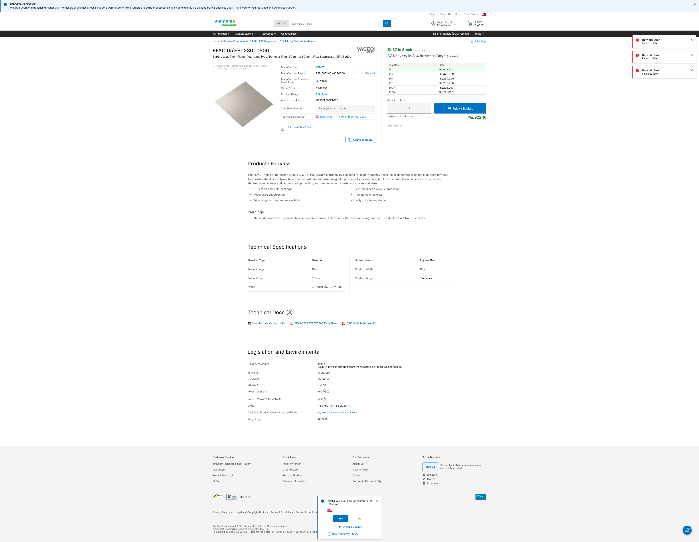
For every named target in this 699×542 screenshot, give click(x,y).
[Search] (387, 23)
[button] (221, 34)
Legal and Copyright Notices (252, 512)
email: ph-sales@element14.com (232, 463)
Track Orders (471, 14)
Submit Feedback (223, 475)
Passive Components (235, 41)
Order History (291, 469)
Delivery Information (294, 481)
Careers (357, 475)
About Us (358, 463)
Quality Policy (360, 469)
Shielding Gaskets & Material (299, 41)
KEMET (320, 67)
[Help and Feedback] (687, 530)
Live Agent (219, 469)
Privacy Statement (223, 512)
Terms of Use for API (308, 512)
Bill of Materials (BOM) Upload (451, 33)
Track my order (292, 463)
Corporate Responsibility (367, 481)
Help (457, 14)
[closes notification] (694, 4)
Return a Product (293, 475)
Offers (432, 14)
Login (440, 22)
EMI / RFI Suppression (265, 41)
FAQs (216, 481)
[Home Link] (226, 23)
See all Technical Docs (352, 116)
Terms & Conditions (282, 512)
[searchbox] (336, 23)
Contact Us (445, 14)
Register (449, 22)
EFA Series (322, 94)
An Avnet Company (223, 526)
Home (216, 41)
